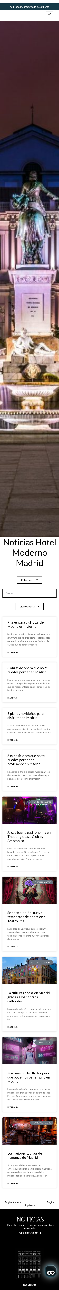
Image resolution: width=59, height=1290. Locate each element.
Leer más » (12, 652)
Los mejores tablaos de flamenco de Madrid (24, 1155)
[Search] (46, 593)
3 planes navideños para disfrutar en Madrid (25, 715)
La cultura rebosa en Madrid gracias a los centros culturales (28, 997)
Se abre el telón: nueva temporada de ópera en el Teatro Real (27, 917)
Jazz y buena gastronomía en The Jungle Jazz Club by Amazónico (29, 836)
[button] (49, 14)
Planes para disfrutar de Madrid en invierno (25, 624)
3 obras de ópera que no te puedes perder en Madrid (27, 670)
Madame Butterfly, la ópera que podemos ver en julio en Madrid (28, 1077)
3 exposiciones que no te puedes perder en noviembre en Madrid (26, 760)
